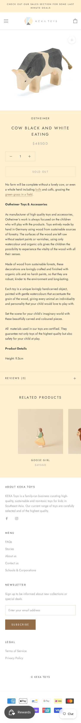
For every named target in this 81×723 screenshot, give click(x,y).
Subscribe (20, 625)
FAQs (8, 542)
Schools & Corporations (20, 570)
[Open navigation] (6, 21)
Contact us (12, 563)
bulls (38, 189)
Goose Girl (40, 460)
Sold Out (40, 172)
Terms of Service (16, 651)
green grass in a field (18, 194)
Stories (9, 549)
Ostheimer (40, 118)
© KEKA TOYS (40, 677)
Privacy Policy (14, 658)
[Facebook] (6, 518)
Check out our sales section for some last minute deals (40, 6)
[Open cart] (75, 21)
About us (10, 556)
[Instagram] (16, 518)
